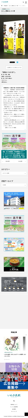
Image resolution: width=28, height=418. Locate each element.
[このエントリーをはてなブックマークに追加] (17, 62)
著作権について (14, 404)
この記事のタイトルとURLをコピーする (14, 67)
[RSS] (14, 400)
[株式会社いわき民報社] (4, 2)
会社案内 (14, 409)
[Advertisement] (14, 311)
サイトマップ (14, 411)
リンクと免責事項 (14, 406)
